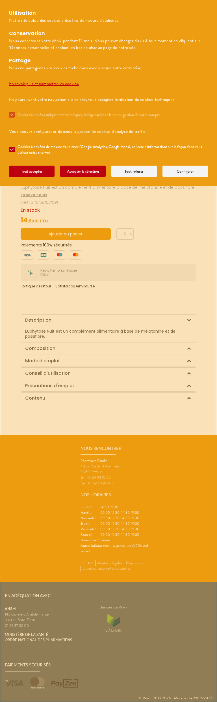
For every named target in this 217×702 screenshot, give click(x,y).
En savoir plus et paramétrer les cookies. (44, 83)
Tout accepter (31, 171)
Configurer (185, 171)
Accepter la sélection (83, 171)
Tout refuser (134, 171)
